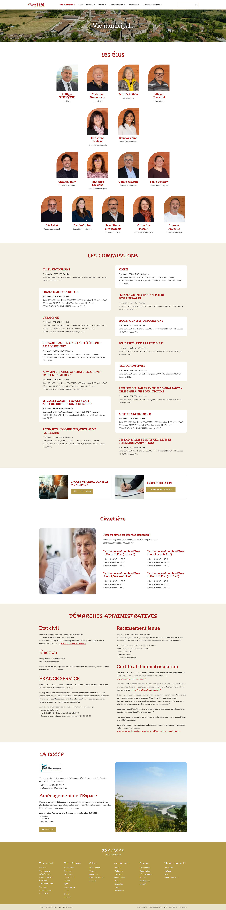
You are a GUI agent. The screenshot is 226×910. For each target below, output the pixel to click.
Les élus (42, 867)
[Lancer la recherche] (196, 5)
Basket (117, 867)
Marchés (142, 877)
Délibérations (44, 874)
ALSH (66, 890)
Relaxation (118, 884)
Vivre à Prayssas (86, 4)
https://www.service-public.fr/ (73, 643)
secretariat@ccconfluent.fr (56, 788)
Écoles (67, 881)
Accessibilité (173, 907)
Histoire (167, 871)
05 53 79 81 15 (57, 785)
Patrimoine (168, 867)
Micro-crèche (69, 887)
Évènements (144, 867)
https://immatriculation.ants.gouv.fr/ (131, 679)
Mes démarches (45, 890)
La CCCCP (43, 893)
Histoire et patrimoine (152, 4)
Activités (143, 884)
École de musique (96, 877)
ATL (166, 874)
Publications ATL (171, 877)
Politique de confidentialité (158, 907)
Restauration (144, 871)
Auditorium (93, 874)
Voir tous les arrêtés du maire (161, 489)
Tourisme (133, 4)
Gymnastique (119, 877)
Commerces (69, 867)
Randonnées (144, 881)
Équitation (118, 874)
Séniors (67, 897)
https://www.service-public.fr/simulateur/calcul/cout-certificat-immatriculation (148, 731)
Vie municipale (66, 4)
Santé (66, 894)
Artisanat (68, 874)
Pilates (117, 881)
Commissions (44, 871)
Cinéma (92, 871)
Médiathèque (94, 867)
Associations (69, 877)
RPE (66, 884)
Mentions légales (141, 907)
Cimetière (43, 887)
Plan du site (183, 907)
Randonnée (119, 890)
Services (67, 871)
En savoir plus (48, 829)
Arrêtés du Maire (46, 883)
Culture (101, 4)
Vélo (116, 887)
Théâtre (92, 881)
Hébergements (145, 874)
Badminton (118, 871)
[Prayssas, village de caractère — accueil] (36, 5)
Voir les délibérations (82, 491)
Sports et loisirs (116, 4)
